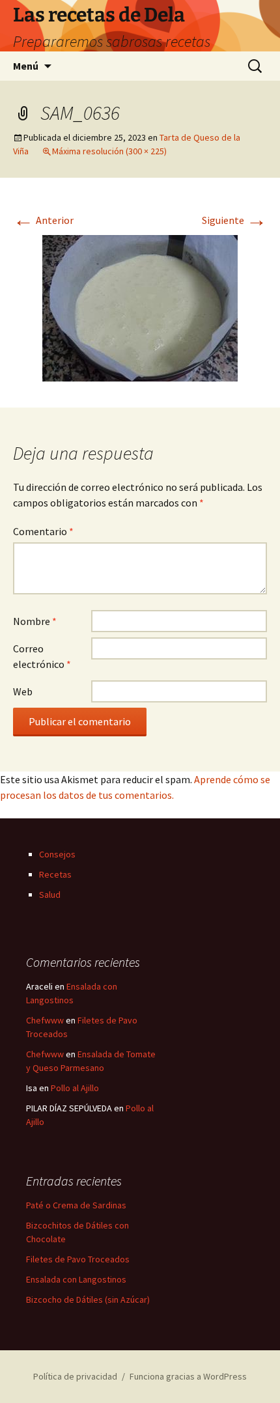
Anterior (43, 220)
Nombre (35, 621)
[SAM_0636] (140, 306)
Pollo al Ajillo (75, 1088)
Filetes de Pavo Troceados (78, 1259)
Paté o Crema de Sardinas (76, 1205)
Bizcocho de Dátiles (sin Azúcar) (88, 1299)
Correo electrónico (42, 656)
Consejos (57, 854)
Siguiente (234, 220)
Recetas (55, 874)
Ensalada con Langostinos (76, 1279)
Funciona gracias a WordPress (188, 1376)
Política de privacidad (75, 1376)
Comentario (43, 531)
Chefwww (45, 1020)
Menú (25, 65)
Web (23, 691)
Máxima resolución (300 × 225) (109, 151)
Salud (50, 894)
